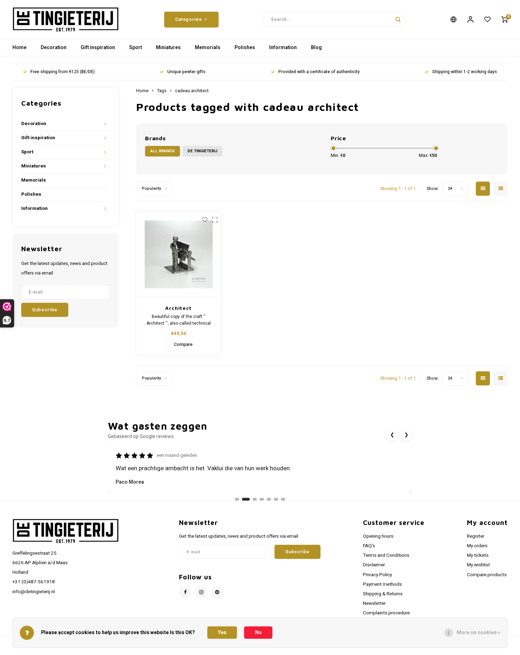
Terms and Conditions (386, 555)
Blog (316, 47)
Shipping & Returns (383, 593)
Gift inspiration (98, 47)
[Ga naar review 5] (269, 499)
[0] (504, 19)
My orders (477, 545)
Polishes (245, 47)
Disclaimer (374, 564)
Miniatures (168, 47)
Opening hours (378, 536)
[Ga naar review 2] (246, 499)
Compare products (487, 574)
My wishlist (478, 564)
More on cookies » (478, 632)
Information (283, 47)
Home (19, 47)
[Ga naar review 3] (255, 499)
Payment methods (382, 584)
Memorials (207, 47)
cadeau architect (192, 91)
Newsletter (374, 603)
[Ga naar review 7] (283, 499)
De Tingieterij (202, 151)
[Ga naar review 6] (276, 499)
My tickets (478, 555)
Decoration (54, 47)
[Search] (398, 19)
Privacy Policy (377, 574)
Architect (178, 308)
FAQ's (369, 545)
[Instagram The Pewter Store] (201, 592)
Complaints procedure (386, 612)
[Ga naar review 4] (262, 499)
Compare (183, 344)
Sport (135, 47)
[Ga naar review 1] (237, 499)
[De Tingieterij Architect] (178, 254)
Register (475, 536)
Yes (222, 632)
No (258, 632)
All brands (162, 151)
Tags (162, 91)
